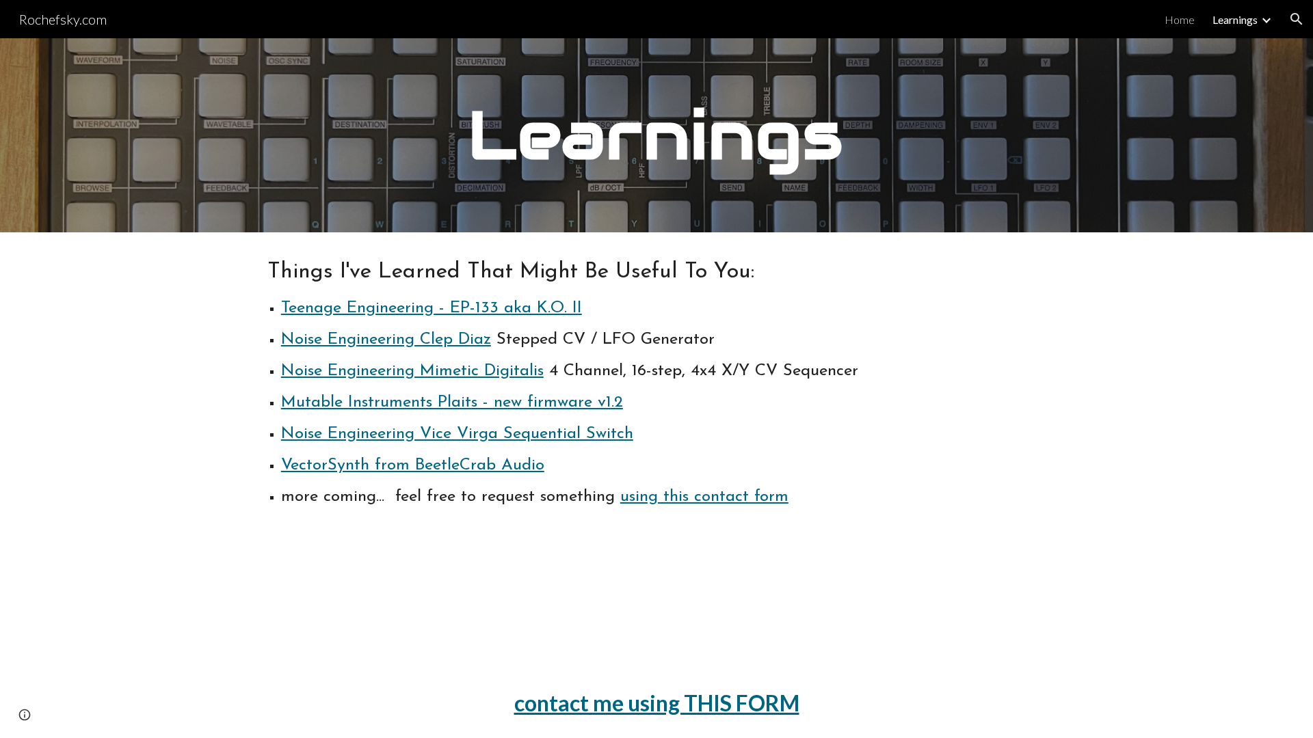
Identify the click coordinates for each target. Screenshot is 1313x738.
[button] (1296, 19)
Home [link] (1180, 19)
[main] (656, 135)
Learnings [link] (1235, 19)
